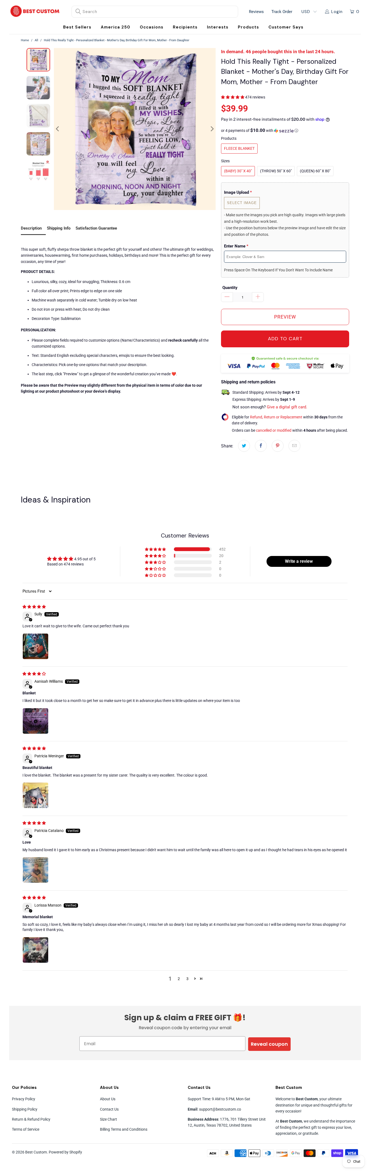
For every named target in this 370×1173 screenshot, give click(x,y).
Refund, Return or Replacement (276, 417)
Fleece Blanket (239, 148)
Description (31, 228)
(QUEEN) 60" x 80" (315, 171)
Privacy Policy (23, 1099)
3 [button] (187, 979)
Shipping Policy (24, 1109)
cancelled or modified (273, 430)
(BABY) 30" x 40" (238, 171)
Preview (285, 317)
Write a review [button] (299, 561)
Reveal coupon (269, 1044)
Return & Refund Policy (31, 1119)
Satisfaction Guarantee (96, 228)
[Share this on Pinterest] (278, 446)
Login (336, 11)
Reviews (256, 11)
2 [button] (179, 979)
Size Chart (108, 1119)
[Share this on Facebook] (261, 446)
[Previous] (58, 129)
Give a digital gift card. (287, 407)
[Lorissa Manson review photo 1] (35, 950)
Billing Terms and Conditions (123, 1129)
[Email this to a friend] (294, 446)
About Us (107, 1099)
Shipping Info (58, 228)
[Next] (211, 129)
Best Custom (36, 1152)
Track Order (281, 11)
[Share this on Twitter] (244, 446)
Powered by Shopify (65, 1152)
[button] (151, 27)
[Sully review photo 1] (35, 646)
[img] (34, 607)
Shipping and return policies (248, 381)
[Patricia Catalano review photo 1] (35, 870)
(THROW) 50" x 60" (276, 171)
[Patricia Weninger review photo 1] (35, 795)
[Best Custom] (35, 12)
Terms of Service (25, 1129)
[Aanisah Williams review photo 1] (35, 721)
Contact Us (109, 1109)
